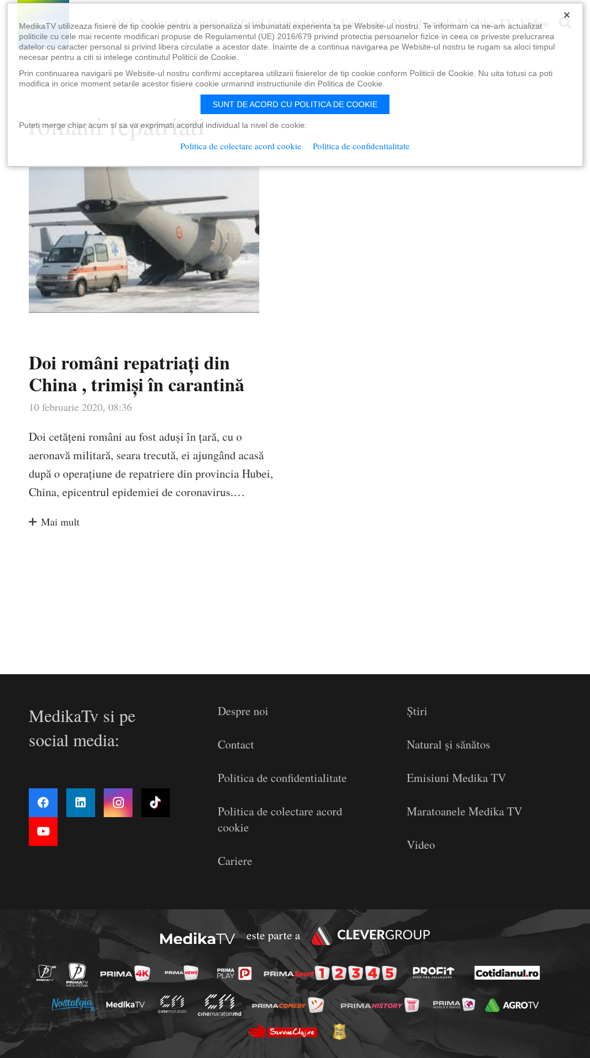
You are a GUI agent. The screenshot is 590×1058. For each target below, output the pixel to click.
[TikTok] (155, 802)
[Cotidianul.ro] (510, 973)
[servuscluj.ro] (285, 1031)
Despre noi (243, 711)
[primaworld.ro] (457, 1004)
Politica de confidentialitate (282, 777)
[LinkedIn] (80, 802)
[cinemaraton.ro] (175, 1005)
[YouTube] (43, 831)
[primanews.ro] (185, 972)
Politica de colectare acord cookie (240, 146)
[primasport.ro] (333, 973)
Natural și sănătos (448, 744)
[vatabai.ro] (342, 1031)
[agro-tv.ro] (515, 1005)
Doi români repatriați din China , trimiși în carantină (136, 373)
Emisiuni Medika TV (456, 777)
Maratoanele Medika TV (464, 811)
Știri (417, 711)
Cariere (235, 860)
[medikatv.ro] (128, 1004)
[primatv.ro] (49, 972)
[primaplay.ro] (237, 973)
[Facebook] (43, 802)
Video (421, 844)
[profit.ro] (436, 972)
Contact (236, 744)
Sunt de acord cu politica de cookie (295, 104)
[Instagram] (118, 802)
